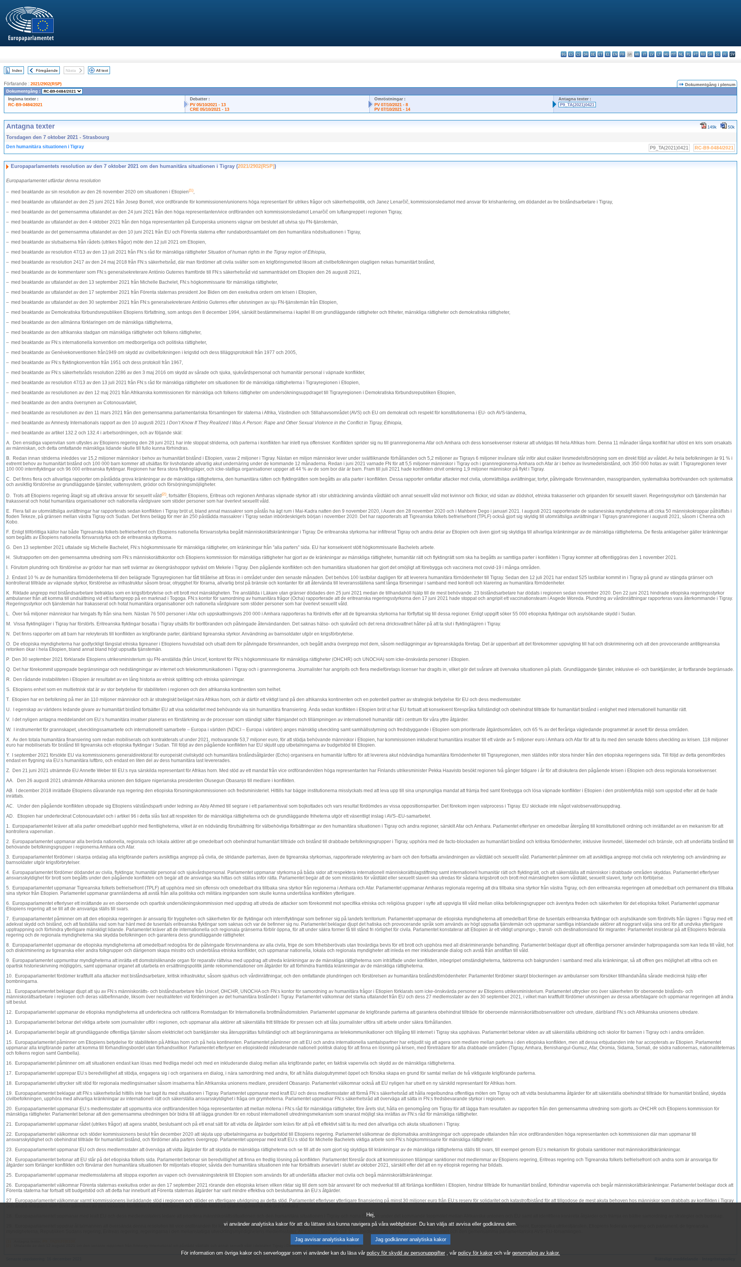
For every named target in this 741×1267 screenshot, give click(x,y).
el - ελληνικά (608, 54)
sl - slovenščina (718, 54)
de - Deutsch (593, 54)
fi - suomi (725, 54)
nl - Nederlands (681, 54)
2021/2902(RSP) (46, 83)
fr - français (622, 54)
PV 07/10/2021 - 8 (391, 104)
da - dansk (586, 54)
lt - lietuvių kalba (659, 54)
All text (102, 70)
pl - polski (688, 54)
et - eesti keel (600, 54)
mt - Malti (674, 54)
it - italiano (644, 54)
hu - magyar (666, 54)
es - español (571, 54)
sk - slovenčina (710, 54)
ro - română (703, 54)
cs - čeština (578, 54)
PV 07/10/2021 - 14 (392, 109)
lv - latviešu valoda (652, 54)
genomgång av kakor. (536, 1253)
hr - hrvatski (637, 54)
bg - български (564, 54)
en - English (615, 54)
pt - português (696, 54)
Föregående (47, 70)
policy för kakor (475, 1253)
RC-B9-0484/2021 (25, 104)
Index (17, 70)
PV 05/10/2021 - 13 (208, 104)
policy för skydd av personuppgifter (406, 1253)
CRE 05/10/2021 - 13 (209, 109)
